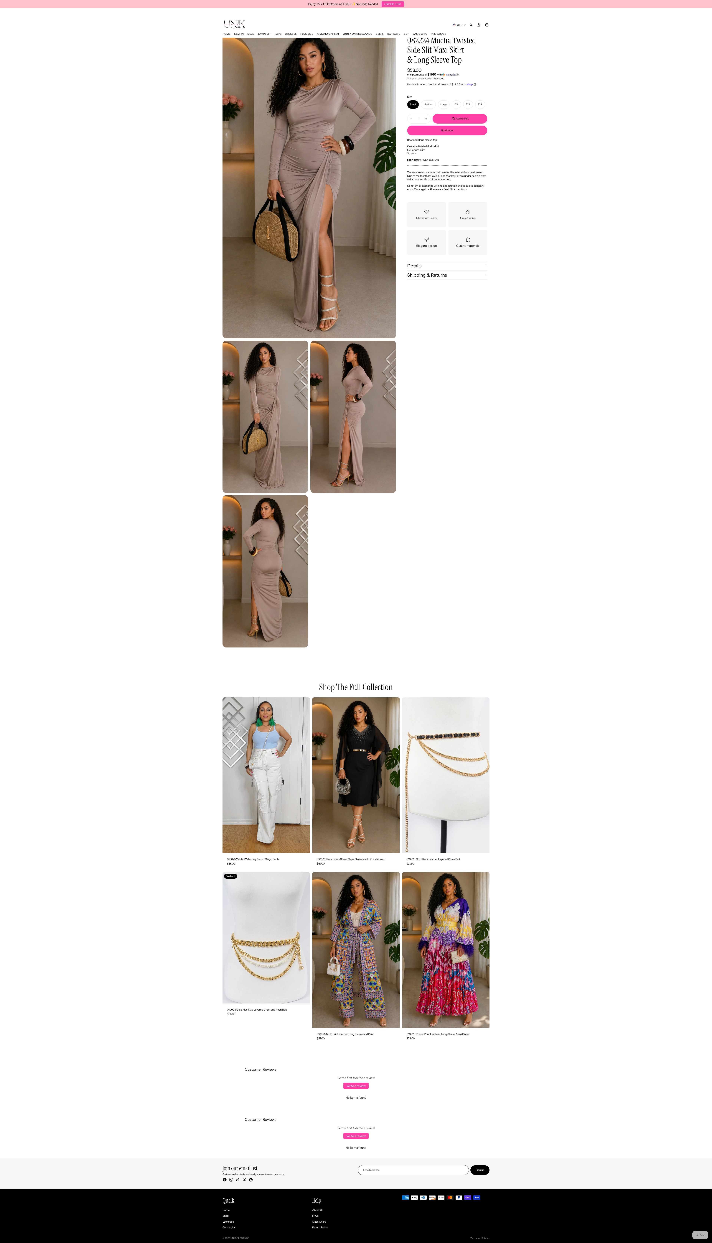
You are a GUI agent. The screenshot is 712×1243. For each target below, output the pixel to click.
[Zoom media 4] (265, 571)
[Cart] (487, 25)
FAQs (315, 1215)
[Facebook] (224, 1180)
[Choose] (304, 847)
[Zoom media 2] (265, 417)
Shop (225, 1215)
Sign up (480, 1170)
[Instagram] (231, 1180)
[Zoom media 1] (309, 184)
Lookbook (228, 1221)
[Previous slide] (228, 775)
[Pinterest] (251, 1180)
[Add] (483, 847)
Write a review (356, 1086)
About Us (317, 1209)
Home (226, 1209)
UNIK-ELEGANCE (239, 1238)
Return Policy (320, 1227)
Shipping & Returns (427, 275)
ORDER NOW (392, 4)
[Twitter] (244, 1180)
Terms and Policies (480, 1238)
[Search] (471, 25)
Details (414, 265)
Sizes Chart (319, 1221)
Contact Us (228, 1227)
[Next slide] (304, 775)
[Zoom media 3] (353, 417)
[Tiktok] (237, 1180)
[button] (447, 74)
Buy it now (447, 130)
